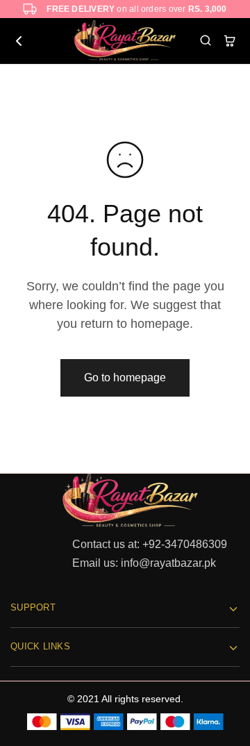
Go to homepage (125, 377)
